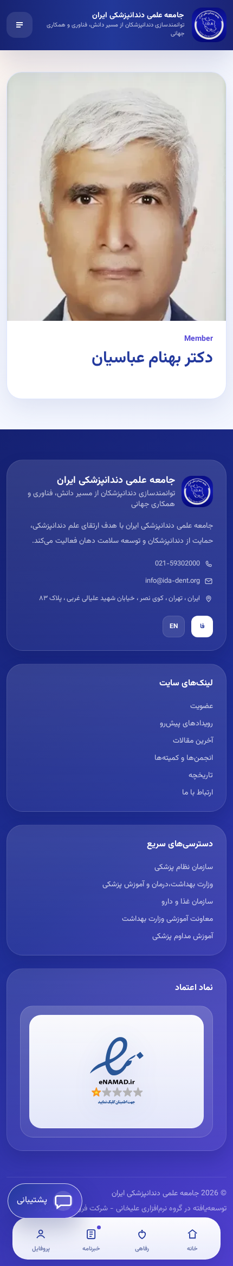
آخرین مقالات (193, 741)
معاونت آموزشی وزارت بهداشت (167, 919)
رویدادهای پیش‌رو (186, 723)
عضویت (201, 706)
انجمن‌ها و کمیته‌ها (183, 758)
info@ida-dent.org (172, 581)
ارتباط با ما (197, 792)
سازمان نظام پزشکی (183, 867)
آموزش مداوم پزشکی (182, 936)
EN (174, 626)
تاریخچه (201, 775)
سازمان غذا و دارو (187, 902)
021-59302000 (177, 563)
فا (202, 626)
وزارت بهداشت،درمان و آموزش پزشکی (157, 884)
